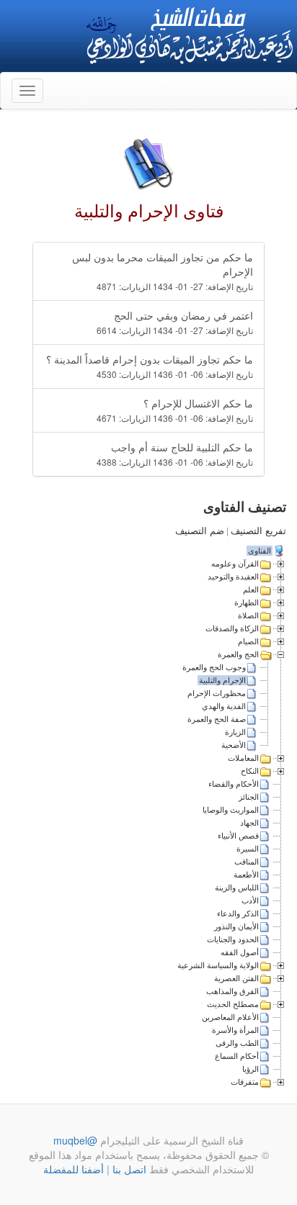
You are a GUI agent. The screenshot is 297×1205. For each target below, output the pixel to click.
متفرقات (245, 1082)
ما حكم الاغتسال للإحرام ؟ (175, 410)
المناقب (246, 861)
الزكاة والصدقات (232, 628)
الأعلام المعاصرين (230, 1017)
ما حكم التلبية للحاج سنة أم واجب (175, 454)
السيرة (247, 848)
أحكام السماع (237, 1056)
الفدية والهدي (224, 706)
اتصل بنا (128, 1169)
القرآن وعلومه (235, 563)
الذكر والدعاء (238, 913)
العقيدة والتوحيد (233, 576)
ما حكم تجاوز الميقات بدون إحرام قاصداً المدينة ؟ (149, 366)
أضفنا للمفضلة (73, 1169)
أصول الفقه (240, 952)
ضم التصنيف (199, 530)
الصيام (248, 641)
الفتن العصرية (236, 978)
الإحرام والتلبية (222, 680)
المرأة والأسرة (235, 1030)
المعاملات (243, 758)
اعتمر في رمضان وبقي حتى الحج (175, 322)
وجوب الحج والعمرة (214, 667)
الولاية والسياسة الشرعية (218, 965)
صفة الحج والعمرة (216, 719)
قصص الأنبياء (238, 835)
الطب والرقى (237, 1043)
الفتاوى (259, 550)
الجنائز (249, 797)
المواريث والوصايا (231, 809)
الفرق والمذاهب (232, 991)
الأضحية (233, 745)
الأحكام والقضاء (233, 784)
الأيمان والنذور (236, 926)
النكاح (250, 771)
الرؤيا (250, 1069)
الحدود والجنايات (233, 939)
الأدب (250, 900)
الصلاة (248, 615)
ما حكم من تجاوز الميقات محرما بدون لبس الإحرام (162, 271)
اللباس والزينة (237, 887)
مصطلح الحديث (233, 1004)
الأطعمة (246, 874)
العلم (251, 589)
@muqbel (75, 1140)
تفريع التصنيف (258, 530)
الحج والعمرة (238, 654)
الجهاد (249, 822)
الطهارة (246, 602)
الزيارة (235, 732)
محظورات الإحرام (216, 693)
